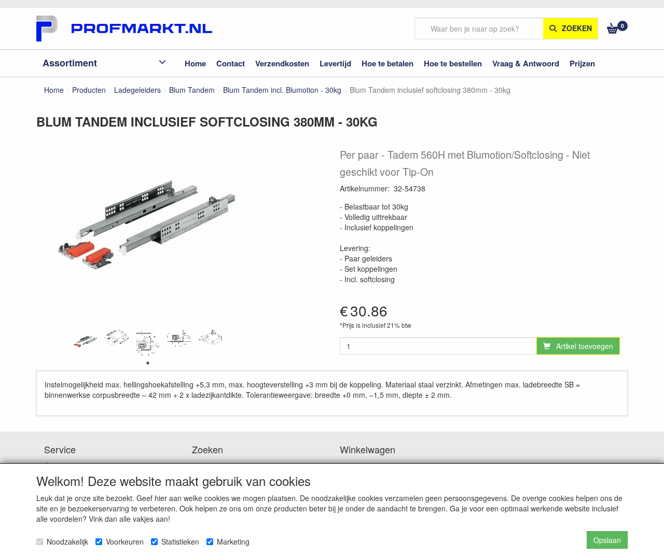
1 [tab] (148, 363)
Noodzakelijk (67, 541)
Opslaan (607, 540)
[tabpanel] (86, 341)
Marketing (233, 541)
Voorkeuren (125, 541)
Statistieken (180, 541)
